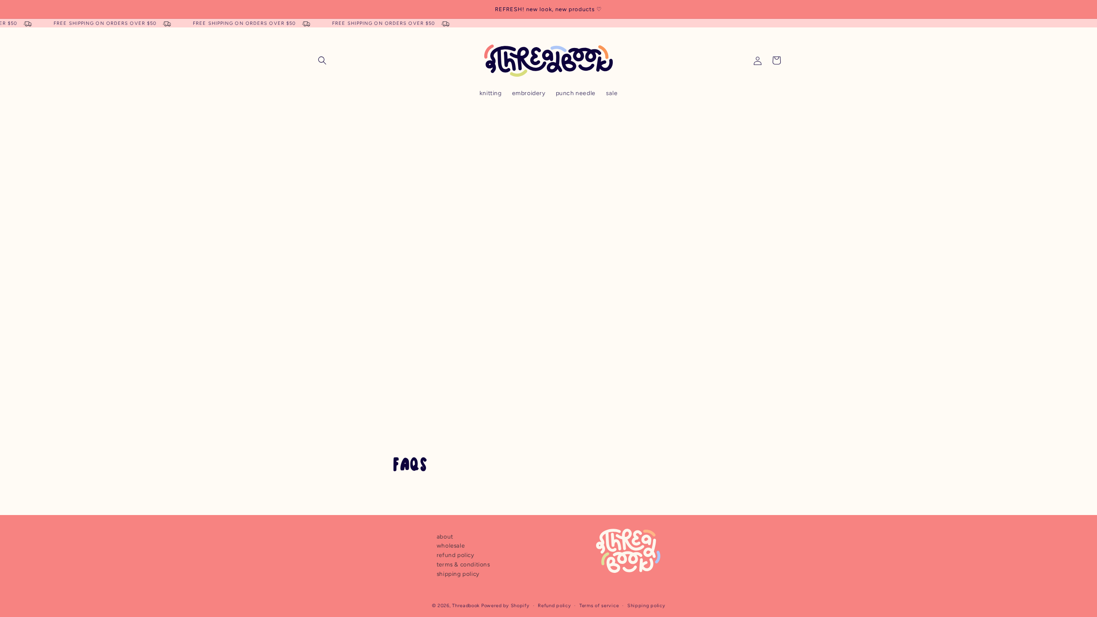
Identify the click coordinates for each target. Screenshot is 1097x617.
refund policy (455, 554)
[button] (322, 60)
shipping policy (458, 573)
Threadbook (466, 605)
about (445, 536)
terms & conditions (463, 564)
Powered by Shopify (505, 605)
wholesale (451, 545)
